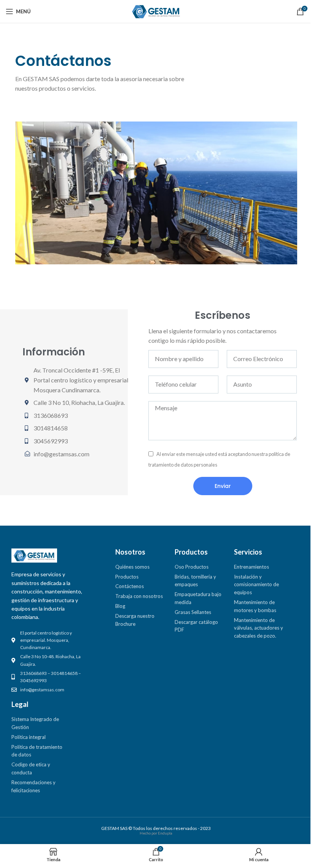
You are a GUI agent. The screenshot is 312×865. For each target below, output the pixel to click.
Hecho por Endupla (156, 833)
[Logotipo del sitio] (156, 10)
